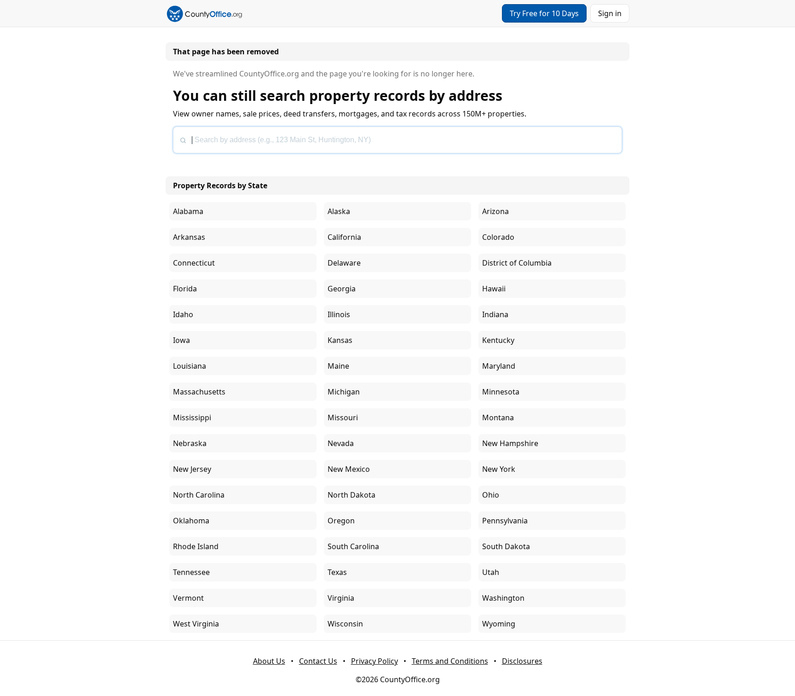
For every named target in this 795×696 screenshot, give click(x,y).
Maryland (498, 366)
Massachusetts (199, 392)
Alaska (339, 211)
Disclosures (522, 661)
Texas (337, 572)
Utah (490, 572)
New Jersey (192, 469)
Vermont (188, 598)
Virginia (341, 598)
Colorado (498, 237)
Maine (338, 366)
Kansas (340, 340)
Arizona (495, 211)
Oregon (341, 521)
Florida (185, 289)
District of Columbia (517, 263)
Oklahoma (191, 521)
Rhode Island (196, 546)
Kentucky (498, 340)
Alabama (188, 211)
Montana (498, 417)
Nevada (341, 443)
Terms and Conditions (450, 661)
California (344, 237)
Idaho (183, 314)
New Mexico (349, 469)
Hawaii (494, 289)
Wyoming (498, 624)
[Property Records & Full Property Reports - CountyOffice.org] (204, 13)
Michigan (344, 392)
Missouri (343, 417)
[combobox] (397, 140)
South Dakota (506, 546)
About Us (269, 661)
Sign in (610, 13)
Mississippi (192, 417)
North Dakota (351, 495)
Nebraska (190, 443)
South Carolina (353, 546)
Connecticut (194, 263)
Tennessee (191, 572)
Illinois (339, 314)
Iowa (181, 340)
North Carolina (199, 495)
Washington (503, 598)
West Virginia (196, 624)
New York (498, 469)
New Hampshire (510, 443)
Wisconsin (345, 624)
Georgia (342, 289)
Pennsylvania (505, 521)
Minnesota (500, 392)
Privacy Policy (374, 661)
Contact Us (318, 661)
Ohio (490, 495)
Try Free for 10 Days (544, 13)
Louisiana (189, 366)
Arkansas (189, 237)
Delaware (344, 263)
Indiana (495, 314)
